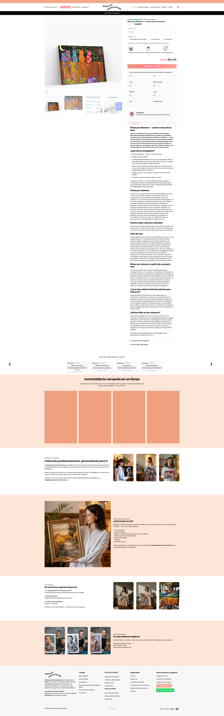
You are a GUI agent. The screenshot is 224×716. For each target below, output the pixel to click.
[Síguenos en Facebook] (109, 709)
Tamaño (134, 28)
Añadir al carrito (152, 66)
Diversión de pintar (143, 7)
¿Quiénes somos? (155, 7)
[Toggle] (128, 123)
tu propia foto (140, 274)
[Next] (118, 55)
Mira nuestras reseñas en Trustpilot (112, 357)
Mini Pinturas (76, 7)
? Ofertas (133, 7)
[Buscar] (175, 7)
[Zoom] (46, 92)
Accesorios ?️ (85, 7)
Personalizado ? (65, 7)
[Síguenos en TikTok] (114, 709)
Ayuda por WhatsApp (166, 690)
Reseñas (164, 7)
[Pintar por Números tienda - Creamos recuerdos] (112, 7)
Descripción (135, 123)
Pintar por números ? (51, 7)
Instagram (142, 327)
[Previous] (48, 55)
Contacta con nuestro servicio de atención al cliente (153, 115)
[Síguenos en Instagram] (112, 709)
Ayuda (170, 7)
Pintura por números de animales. (162, 230)
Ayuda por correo (165, 685)
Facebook (150, 327)
